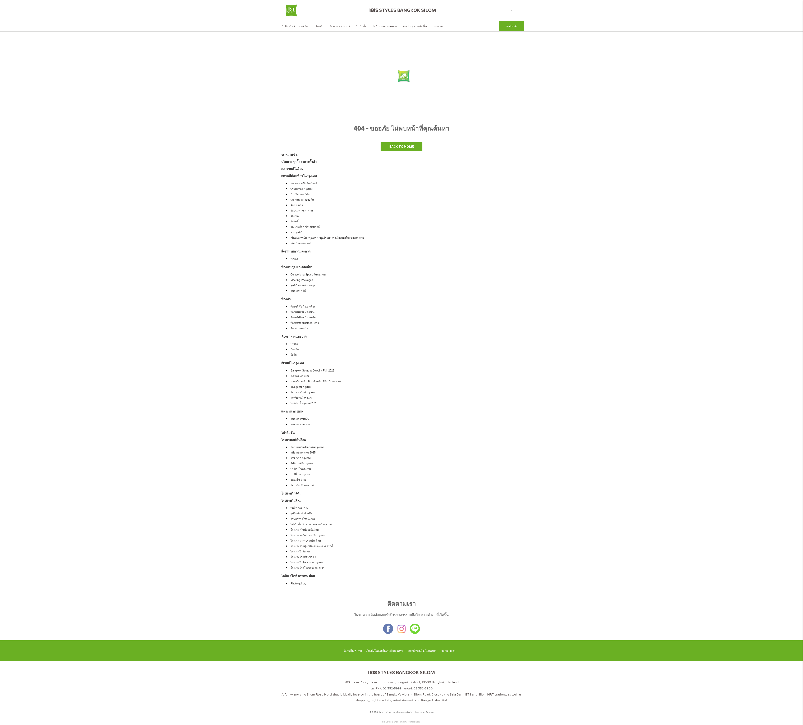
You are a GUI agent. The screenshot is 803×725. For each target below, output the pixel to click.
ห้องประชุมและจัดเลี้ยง (415, 26)
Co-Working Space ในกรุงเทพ (308, 274)
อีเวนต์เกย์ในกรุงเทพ (302, 485)
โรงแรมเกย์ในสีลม (293, 439)
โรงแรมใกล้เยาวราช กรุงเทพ (306, 562)
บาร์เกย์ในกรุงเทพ (300, 469)
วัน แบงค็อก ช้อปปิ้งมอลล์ (305, 226)
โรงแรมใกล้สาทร (300, 551)
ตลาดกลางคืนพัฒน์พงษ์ (303, 183)
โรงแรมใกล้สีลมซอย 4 (303, 557)
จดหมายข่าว (289, 154)
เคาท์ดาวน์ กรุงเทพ (301, 397)
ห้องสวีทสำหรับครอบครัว (304, 323)
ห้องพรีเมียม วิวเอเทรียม (303, 317)
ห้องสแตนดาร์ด (299, 328)
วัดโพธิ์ (294, 221)
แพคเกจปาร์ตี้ (298, 290)
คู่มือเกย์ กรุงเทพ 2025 (303, 452)
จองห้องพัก (511, 26)
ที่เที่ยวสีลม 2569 (299, 508)
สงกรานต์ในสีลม (292, 168)
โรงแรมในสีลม (291, 500)
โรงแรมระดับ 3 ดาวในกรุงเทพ (307, 535)
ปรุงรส (294, 344)
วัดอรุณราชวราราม (301, 210)
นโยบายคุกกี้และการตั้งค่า (299, 161)
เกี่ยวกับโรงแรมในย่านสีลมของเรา (384, 650)
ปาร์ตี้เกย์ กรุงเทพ (300, 474)
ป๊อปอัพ (294, 349)
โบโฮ (293, 355)
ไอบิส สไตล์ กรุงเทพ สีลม (295, 26)
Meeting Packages (301, 280)
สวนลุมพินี (296, 232)
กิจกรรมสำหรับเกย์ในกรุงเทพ (307, 447)
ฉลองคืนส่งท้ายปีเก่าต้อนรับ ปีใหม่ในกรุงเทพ (315, 381)
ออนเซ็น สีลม (298, 479)
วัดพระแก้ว (296, 205)
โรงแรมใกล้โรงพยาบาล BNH (307, 567)
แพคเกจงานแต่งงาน (301, 424)
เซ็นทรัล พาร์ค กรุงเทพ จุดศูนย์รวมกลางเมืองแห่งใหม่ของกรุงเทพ (327, 237)
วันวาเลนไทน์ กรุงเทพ (302, 392)
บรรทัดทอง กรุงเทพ (301, 188)
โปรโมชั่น (361, 26)
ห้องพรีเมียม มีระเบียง (302, 312)
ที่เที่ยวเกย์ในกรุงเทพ (301, 463)
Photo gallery (298, 583)
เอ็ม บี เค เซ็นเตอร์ (300, 243)
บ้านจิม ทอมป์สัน (300, 194)
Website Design (424, 712)
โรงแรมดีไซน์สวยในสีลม (304, 529)
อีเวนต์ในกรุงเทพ (292, 363)
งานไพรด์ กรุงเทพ (300, 458)
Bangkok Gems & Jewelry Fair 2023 (312, 370)
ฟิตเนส (294, 258)
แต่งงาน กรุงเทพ (292, 411)
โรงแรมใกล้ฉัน (291, 493)
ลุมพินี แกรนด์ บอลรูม (303, 285)
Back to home (401, 147)
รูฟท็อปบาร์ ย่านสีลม (302, 513)
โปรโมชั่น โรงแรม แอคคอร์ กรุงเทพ (311, 524)
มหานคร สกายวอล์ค (302, 199)
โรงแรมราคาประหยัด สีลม (305, 540)
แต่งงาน (438, 26)
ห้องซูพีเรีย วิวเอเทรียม (303, 306)
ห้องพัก (319, 26)
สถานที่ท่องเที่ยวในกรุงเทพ (299, 176)
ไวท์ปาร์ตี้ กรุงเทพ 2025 (303, 403)
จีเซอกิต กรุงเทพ (299, 376)
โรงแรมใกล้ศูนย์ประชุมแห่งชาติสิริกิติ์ (311, 546)
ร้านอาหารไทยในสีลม (303, 518)
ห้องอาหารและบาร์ (339, 26)
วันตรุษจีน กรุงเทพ (300, 387)
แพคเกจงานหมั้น (299, 419)
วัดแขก (294, 216)
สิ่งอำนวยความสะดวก (385, 26)
